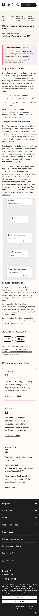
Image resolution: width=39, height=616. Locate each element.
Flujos (12, 16)
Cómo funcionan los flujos (31, 18)
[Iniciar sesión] (17, 4)
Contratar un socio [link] (12, 435)
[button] (19, 239)
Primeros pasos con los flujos (20, 18)
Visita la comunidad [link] (13, 396)
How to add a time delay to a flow (15, 287)
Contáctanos (28, 5)
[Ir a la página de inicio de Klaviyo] (7, 5)
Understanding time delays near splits (17, 318)
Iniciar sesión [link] (10, 487)
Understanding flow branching (14, 304)
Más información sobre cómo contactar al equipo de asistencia (17, 351)
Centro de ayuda (4, 18)
